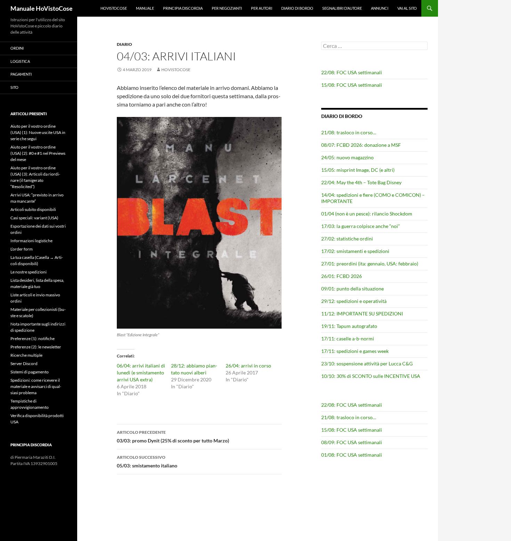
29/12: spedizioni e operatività (354, 301)
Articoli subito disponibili (33, 209)
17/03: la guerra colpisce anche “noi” (360, 226)
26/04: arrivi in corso (248, 366)
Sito (14, 87)
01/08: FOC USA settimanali (351, 455)
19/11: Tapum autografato (349, 326)
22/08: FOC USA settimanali (351, 72)
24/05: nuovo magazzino (347, 157)
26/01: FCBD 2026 (341, 276)
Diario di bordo (297, 8)
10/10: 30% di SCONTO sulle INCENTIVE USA (370, 376)
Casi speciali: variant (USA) (34, 217)
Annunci (379, 8)
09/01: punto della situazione (352, 288)
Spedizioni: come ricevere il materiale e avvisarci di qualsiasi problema (35, 386)
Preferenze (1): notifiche (32, 338)
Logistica (20, 61)
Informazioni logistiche (31, 240)
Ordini (17, 48)
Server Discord (24, 363)
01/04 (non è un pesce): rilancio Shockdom (366, 214)
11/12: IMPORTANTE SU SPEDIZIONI (362, 313)
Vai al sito (407, 8)
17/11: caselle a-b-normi (347, 338)
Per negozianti (227, 8)
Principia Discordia (183, 8)
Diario (124, 44)
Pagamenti (21, 74)
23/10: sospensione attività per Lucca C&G (367, 363)
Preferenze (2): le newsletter (35, 346)
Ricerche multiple (26, 355)
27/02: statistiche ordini (347, 239)
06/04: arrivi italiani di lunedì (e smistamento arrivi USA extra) (141, 372)
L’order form (21, 249)
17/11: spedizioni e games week (355, 351)
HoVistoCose (113, 8)
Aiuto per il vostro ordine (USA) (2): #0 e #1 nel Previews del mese (37, 153)
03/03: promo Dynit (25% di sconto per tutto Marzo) (173, 436)
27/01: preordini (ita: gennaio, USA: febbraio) (369, 264)
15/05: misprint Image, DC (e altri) (358, 170)
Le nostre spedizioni (28, 271)
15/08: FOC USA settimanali (351, 85)
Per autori (261, 8)
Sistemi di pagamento (29, 371)
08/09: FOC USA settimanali (351, 442)
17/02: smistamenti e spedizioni (355, 251)
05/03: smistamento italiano (147, 461)
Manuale (145, 8)
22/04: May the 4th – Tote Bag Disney (361, 182)
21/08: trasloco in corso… (348, 132)
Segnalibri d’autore (342, 8)
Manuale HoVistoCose (41, 8)
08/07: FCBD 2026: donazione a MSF (361, 145)
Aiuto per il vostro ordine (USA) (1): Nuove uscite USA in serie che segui (37, 132)
